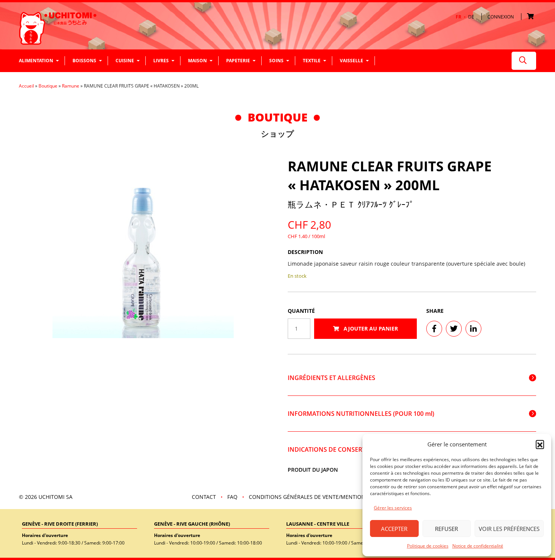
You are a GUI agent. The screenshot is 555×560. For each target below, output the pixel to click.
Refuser (446, 528)
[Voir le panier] (531, 17)
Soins (276, 60)
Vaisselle (351, 60)
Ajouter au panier (370, 328)
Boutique (48, 86)
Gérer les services (393, 508)
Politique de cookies (428, 546)
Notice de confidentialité (477, 546)
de (471, 17)
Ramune (70, 86)
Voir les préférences (509, 528)
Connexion (500, 17)
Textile (312, 60)
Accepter (394, 528)
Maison (197, 60)
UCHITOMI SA (55, 496)
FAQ (232, 496)
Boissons (84, 60)
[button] (540, 444)
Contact (204, 496)
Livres (161, 60)
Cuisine (125, 60)
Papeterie (238, 60)
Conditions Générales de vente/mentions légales (320, 496)
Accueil (26, 86)
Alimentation (36, 60)
